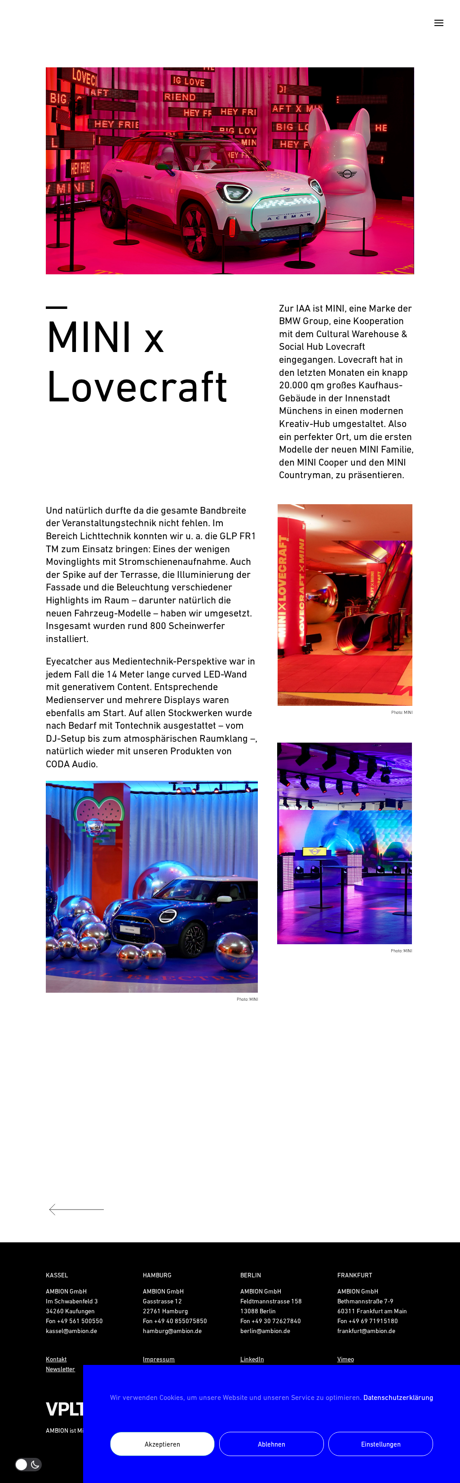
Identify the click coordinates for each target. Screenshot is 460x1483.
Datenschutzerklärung (398, 1397)
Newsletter (60, 1369)
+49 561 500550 (80, 1321)
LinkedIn (252, 1359)
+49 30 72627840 (276, 1321)
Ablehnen (271, 1444)
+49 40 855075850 (180, 1321)
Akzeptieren (162, 1444)
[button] (67, 170)
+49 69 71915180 (373, 1321)
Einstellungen (381, 1444)
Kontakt (56, 1359)
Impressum (159, 1359)
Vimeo (345, 1359)
